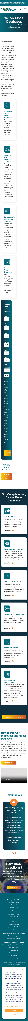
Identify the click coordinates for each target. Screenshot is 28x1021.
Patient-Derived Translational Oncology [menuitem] (14, 933)
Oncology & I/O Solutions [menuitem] (14, 900)
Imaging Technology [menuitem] (14, 924)
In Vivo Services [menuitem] (14, 919)
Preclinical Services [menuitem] (14, 914)
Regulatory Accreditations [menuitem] (14, 964)
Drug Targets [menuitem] (14, 904)
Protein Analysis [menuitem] (14, 950)
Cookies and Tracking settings (14, 1006)
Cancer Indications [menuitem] (14, 907)
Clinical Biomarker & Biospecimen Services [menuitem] (14, 962)
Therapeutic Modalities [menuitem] (14, 902)
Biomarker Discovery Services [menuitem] (14, 938)
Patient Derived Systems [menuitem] (14, 936)
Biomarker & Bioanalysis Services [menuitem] (14, 942)
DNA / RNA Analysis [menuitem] (14, 947)
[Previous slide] (1, 826)
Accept (14, 1010)
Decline (14, 1014)
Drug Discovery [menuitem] (14, 910)
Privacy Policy (19, 992)
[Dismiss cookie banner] (22, 970)
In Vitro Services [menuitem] (14, 916)
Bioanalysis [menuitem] (14, 955)
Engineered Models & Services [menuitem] (14, 927)
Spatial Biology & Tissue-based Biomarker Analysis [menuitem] (14, 945)
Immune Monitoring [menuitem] (14, 952)
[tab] (8, 853)
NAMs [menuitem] (14, 929)
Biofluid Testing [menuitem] (14, 958)
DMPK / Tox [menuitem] (14, 921)
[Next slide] (26, 826)
